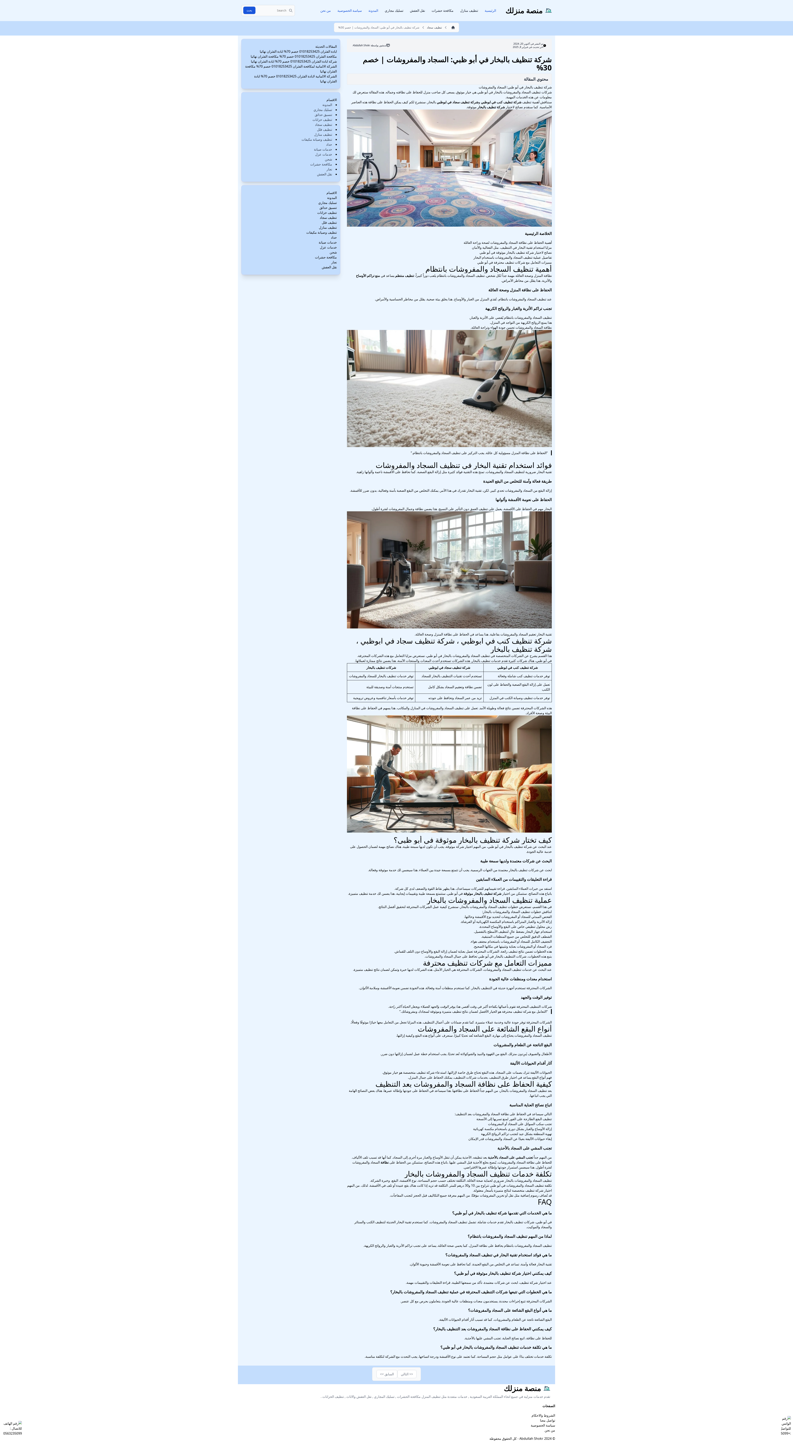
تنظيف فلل (324, 129)
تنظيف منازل (469, 10)
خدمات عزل (323, 154)
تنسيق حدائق (323, 114)
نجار (329, 169)
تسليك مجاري (394, 10)
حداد (329, 144)
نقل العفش (417, 10)
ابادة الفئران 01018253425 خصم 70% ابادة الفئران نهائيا (298, 51)
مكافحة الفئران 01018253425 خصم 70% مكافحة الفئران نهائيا (294, 56)
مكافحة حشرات (442, 10)
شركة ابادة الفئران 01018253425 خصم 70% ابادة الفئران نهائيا (294, 61)
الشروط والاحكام (543, 1415)
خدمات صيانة (323, 149)
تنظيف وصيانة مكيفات (317, 139)
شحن (328, 159)
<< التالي (407, 1374)
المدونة (373, 10)
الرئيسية (490, 10)
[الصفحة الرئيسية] (452, 27)
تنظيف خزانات (322, 119)
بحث (249, 10)
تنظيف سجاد (323, 124)
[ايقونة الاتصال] (12, 1428)
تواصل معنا (547, 1420)
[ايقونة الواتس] (786, 1426)
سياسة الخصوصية (349, 10)
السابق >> (387, 1374)
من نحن (325, 10)
